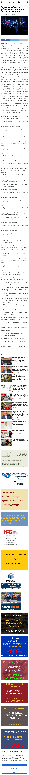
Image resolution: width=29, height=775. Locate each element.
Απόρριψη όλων (14, 772)
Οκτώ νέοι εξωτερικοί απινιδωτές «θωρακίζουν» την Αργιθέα (20, 441)
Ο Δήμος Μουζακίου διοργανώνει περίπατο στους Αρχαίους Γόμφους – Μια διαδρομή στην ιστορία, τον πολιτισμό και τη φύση (19, 378)
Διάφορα (3, 375)
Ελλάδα (3, 394)
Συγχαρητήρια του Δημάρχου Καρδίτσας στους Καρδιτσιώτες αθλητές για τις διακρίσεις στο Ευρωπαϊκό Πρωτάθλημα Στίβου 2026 (20, 414)
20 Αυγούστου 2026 (17, 409)
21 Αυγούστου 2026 (17, 363)
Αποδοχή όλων (14, 765)
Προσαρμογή (14, 768)
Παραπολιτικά (4, 430)
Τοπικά (3, 366)
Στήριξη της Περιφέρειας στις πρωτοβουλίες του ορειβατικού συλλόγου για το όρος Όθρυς (20, 395)
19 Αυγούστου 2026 (17, 444)
